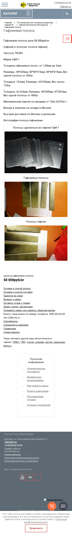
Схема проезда (11, 332)
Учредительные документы (36, 370)
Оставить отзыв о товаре (16, 303)
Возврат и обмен (12, 299)
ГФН (23, 342)
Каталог (10, 13)
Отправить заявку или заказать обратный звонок (29, 310)
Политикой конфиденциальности (45, 520)
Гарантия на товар (13, 295)
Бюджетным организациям (35, 378)
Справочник (9, 328)
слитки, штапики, (36, 342)
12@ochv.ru (65, 6)
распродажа (67, 14)
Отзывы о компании (38, 405)
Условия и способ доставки (18, 292)
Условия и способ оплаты (17, 288)
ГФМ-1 (16, 342)
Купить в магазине (37, 391)
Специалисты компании (15, 325)
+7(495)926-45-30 (62, 3)
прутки (48, 342)
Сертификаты (10, 321)
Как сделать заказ (37, 385)
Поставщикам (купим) (35, 398)
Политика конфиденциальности (21, 458)
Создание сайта (27, 510)
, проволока (58, 342)
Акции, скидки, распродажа (18, 306)
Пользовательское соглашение (21, 461)
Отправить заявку (67, 39)
